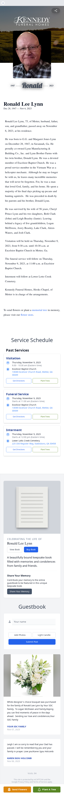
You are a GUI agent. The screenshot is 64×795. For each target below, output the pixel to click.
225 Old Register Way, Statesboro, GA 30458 (34, 443)
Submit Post (32, 641)
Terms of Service (40, 782)
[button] (32, 675)
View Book (15, 549)
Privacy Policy (23, 782)
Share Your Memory (19, 591)
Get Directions (19, 381)
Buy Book (31, 549)
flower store (27, 314)
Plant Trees (45, 381)
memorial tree (39, 310)
